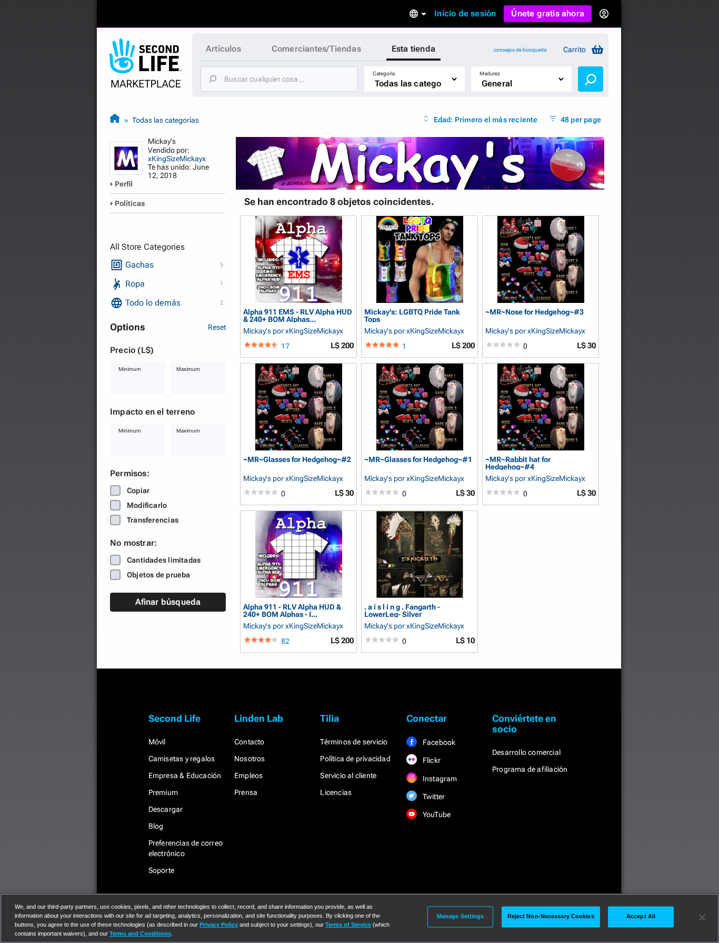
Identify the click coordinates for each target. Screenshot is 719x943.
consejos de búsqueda (520, 50)
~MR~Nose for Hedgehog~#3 (534, 312)
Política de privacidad (355, 758)
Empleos (248, 775)
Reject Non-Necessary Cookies (550, 916)
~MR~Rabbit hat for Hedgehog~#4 (518, 463)
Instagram (439, 778)
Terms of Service (348, 924)
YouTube (436, 814)
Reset (217, 327)
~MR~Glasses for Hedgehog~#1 (418, 460)
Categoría (384, 73)
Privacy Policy (218, 924)
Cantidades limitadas (164, 560)
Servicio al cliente (348, 775)
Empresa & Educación (185, 775)
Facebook (438, 742)
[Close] (702, 917)
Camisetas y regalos (181, 758)
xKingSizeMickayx (177, 158)
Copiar (138, 490)
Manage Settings (460, 916)
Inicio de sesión (465, 13)
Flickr (431, 760)
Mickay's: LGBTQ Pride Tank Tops (412, 315)
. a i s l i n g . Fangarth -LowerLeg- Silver (402, 610)
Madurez (490, 73)
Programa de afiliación (529, 769)
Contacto (249, 742)
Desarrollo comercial (526, 752)
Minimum (129, 369)
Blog (156, 826)
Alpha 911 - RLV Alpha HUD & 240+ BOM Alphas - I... (292, 610)
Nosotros (249, 758)
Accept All (640, 916)
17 (285, 346)
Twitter (433, 796)
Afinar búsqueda (168, 602)
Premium (163, 792)
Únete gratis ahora (547, 13)
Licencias (336, 792)
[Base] (114, 119)
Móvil (157, 742)
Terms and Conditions (140, 933)
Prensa (245, 792)
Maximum (188, 369)
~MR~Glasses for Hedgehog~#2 (297, 460)
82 (285, 641)
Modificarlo (147, 505)
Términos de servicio (353, 742)
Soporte (161, 870)
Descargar (165, 809)
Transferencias (152, 520)
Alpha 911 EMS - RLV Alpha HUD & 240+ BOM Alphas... (297, 315)
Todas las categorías (165, 120)
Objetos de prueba (159, 575)
